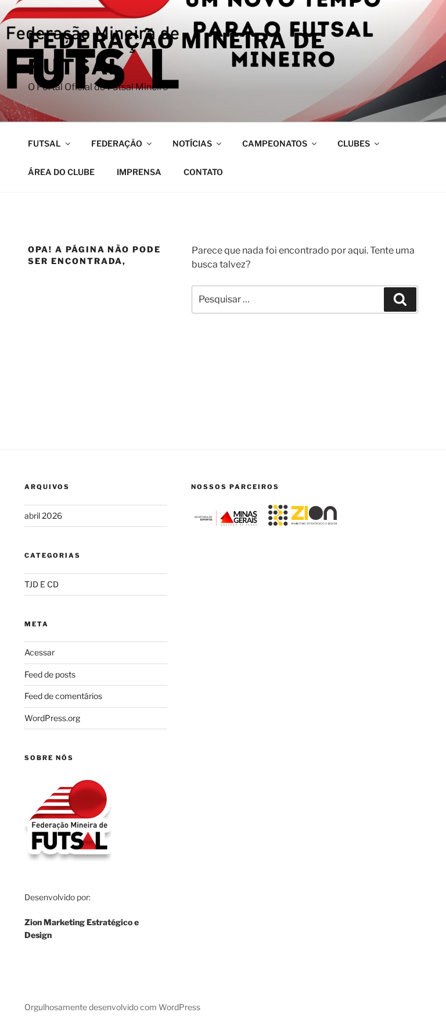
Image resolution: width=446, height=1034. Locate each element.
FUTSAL (44, 143)
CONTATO (203, 172)
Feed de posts (49, 674)
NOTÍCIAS (192, 143)
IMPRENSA (139, 172)
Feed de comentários (63, 696)
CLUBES (353, 143)
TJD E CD (41, 584)
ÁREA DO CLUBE (61, 172)
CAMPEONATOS (274, 143)
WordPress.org (52, 718)
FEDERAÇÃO (116, 143)
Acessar (39, 652)
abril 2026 (43, 515)
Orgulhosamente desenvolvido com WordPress (112, 1007)
